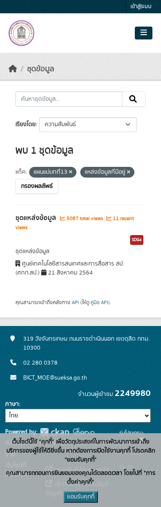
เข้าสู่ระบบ (141, 7)
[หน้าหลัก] (13, 69)
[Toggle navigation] (143, 33)
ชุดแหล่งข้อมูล (36, 217)
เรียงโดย (25, 124)
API (75, 302)
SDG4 (137, 240)
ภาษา (12, 404)
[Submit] (134, 99)
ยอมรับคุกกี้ (80, 496)
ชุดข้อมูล (40, 69)
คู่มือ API (99, 302)
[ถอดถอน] (70, 172)
